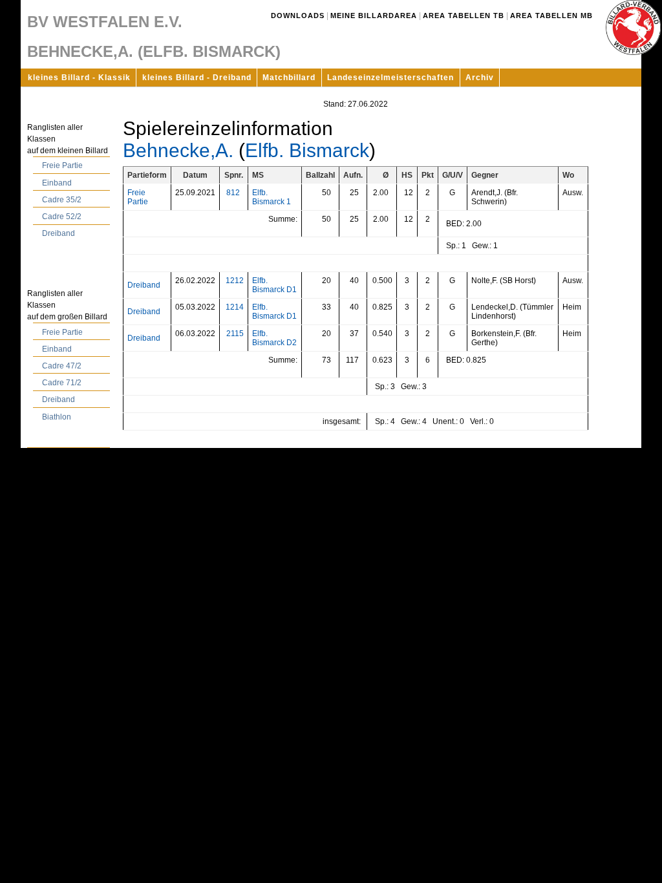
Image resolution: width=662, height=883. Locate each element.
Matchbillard (288, 77)
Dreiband (58, 233)
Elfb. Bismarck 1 (271, 197)
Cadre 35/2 (61, 199)
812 (233, 192)
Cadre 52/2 (61, 216)
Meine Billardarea (373, 15)
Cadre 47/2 (61, 365)
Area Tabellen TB (463, 15)
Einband (57, 182)
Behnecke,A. (178, 150)
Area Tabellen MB (551, 15)
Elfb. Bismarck (307, 150)
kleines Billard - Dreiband (196, 77)
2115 (235, 333)
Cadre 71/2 (61, 382)
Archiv (479, 77)
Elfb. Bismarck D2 (274, 338)
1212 (235, 280)
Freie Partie (62, 165)
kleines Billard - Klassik (79, 77)
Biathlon (56, 416)
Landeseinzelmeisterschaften (390, 77)
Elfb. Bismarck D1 (274, 285)
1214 (235, 307)
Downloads (298, 15)
